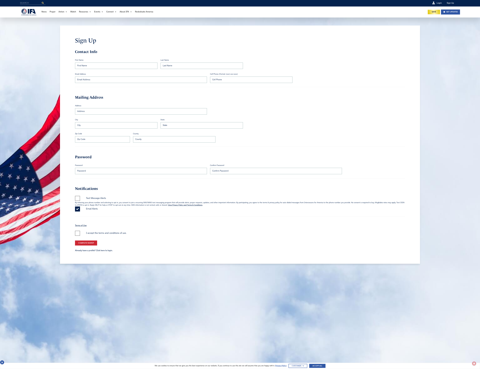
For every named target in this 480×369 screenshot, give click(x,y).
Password (78, 165)
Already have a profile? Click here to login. (94, 251)
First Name (79, 60)
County (136, 134)
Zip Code (78, 134)
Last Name (164, 60)
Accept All (317, 365)
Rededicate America (144, 12)
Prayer (53, 12)
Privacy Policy (280, 366)
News (44, 12)
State (162, 120)
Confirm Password (217, 165)
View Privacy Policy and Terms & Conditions (185, 205)
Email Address (80, 74)
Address (78, 106)
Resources (83, 12)
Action (61, 12)
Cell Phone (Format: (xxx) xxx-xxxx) (224, 74)
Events (97, 12)
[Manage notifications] (474, 364)
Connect (110, 12)
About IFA (124, 12)
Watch (73, 12)
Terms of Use (81, 226)
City (76, 120)
